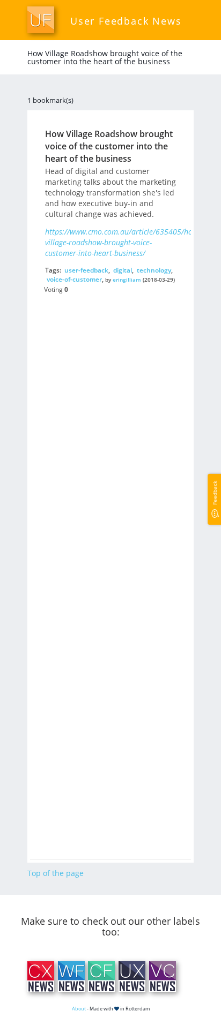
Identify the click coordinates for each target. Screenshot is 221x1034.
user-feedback (86, 270)
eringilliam (127, 279)
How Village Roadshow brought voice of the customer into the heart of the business (109, 146)
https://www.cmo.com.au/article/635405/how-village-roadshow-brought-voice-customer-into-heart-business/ (122, 242)
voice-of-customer (74, 279)
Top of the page (55, 873)
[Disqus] (110, 430)
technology (154, 270)
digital (122, 270)
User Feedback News (125, 20)
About (79, 1008)
